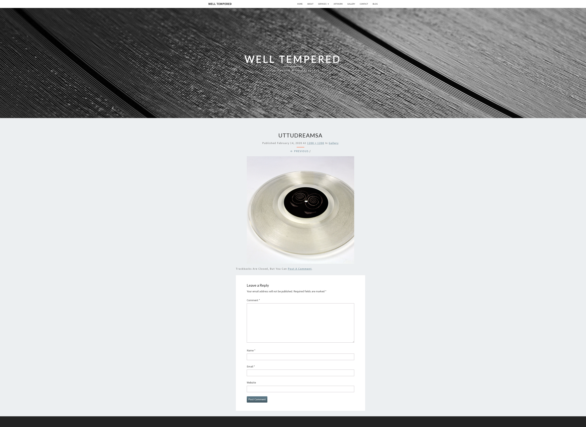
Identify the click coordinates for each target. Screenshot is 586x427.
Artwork (338, 3)
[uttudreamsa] (300, 211)
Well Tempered (220, 4)
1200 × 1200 (315, 143)
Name (251, 350)
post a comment (300, 268)
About (310, 3)
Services (322, 3)
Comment (253, 300)
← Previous (299, 151)
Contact (364, 3)
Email (251, 366)
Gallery (351, 3)
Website (251, 382)
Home (300, 3)
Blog (375, 3)
